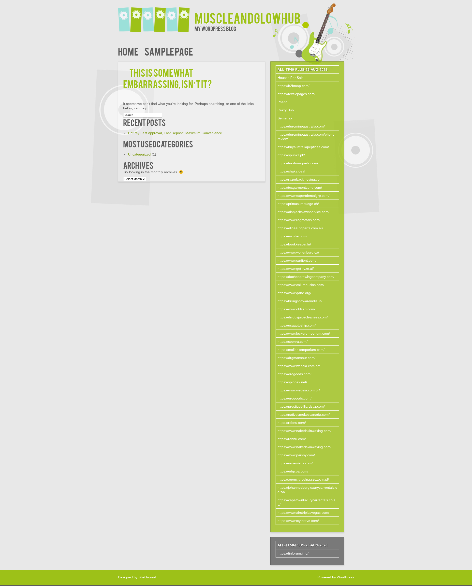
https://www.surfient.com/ (297, 260)
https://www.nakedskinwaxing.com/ (304, 431)
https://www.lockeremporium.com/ (304, 333)
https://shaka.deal (291, 171)
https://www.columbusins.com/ (301, 285)
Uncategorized (139, 154)
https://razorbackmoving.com (300, 179)
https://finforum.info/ (293, 553)
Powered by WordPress (335, 577)
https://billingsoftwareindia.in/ (300, 301)
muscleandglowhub (247, 17)
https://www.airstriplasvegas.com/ (303, 513)
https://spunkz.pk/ (291, 155)
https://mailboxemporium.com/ (301, 350)
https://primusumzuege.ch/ (298, 204)
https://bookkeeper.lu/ (294, 244)
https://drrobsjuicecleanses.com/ (303, 317)
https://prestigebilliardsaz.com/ (301, 406)
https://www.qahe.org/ (294, 293)
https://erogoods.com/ (294, 374)
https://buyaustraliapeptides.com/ (303, 147)
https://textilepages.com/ (296, 94)
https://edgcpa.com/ (293, 471)
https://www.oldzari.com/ (296, 309)
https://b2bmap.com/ (294, 86)
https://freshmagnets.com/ (298, 163)
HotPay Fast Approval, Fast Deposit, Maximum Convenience (175, 133)
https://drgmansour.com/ (296, 358)
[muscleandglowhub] (156, 16)
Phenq (283, 102)
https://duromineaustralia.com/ (301, 126)
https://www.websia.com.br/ (299, 366)
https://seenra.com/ (293, 341)
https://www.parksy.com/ (296, 455)
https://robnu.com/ (292, 423)
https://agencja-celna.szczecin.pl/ (303, 479)
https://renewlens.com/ (295, 463)
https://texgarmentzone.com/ (300, 187)
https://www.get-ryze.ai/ (296, 269)
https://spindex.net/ (292, 382)
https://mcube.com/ (292, 236)
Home (128, 51)
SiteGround (147, 577)
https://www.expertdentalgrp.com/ (303, 196)
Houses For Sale (291, 78)
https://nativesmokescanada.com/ (304, 414)
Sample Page (169, 51)
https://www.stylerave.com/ (298, 521)
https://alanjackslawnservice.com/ (303, 212)
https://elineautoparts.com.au (300, 228)
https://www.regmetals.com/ (299, 220)
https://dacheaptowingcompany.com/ (306, 277)
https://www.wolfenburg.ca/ (298, 252)
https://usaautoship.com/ (297, 325)
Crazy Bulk (286, 110)
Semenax (285, 118)
